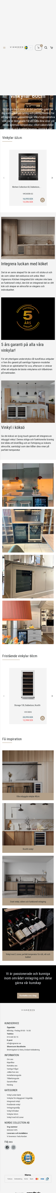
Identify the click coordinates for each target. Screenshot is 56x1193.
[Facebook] (7, 1147)
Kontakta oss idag (28, 995)
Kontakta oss (12, 1066)
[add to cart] (51, 47)
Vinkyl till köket (13, 1111)
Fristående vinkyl (13, 1105)
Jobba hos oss (13, 1072)
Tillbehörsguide (13, 1078)
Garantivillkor (12, 1082)
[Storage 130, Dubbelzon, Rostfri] (28, 684)
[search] (46, 47)
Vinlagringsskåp (13, 1108)
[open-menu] (4, 47)
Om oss (10, 1059)
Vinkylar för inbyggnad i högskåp (19, 1098)
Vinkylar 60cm (12, 1114)
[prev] (4, 178)
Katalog (10, 1085)
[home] (16, 48)
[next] (52, 178)
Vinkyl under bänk (14, 1095)
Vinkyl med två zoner (15, 1117)
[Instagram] (13, 1147)
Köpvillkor (10, 1063)
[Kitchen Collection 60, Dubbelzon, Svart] (28, 166)
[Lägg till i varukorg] (42, 200)
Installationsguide (14, 1075)
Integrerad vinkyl (13, 1101)
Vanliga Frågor (12, 1069)
